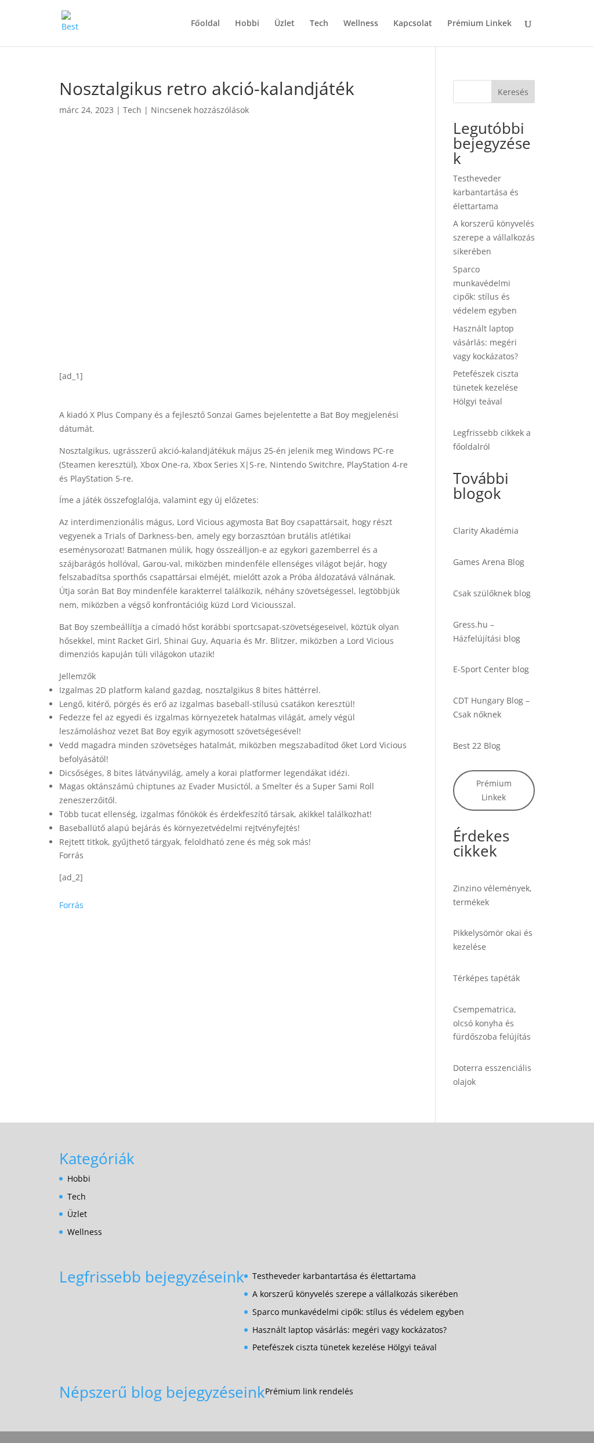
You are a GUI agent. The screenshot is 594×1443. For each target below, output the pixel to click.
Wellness (360, 23)
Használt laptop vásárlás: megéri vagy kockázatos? (485, 342)
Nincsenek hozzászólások (200, 109)
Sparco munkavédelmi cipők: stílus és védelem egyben (358, 1311)
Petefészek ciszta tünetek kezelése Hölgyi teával (486, 387)
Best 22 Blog (477, 745)
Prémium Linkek (479, 23)
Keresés (513, 91)
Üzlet (284, 23)
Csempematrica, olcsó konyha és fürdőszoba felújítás (492, 1023)
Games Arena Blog (488, 561)
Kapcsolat (412, 23)
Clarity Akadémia (486, 530)
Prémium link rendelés (309, 1391)
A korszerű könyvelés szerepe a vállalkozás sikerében (494, 237)
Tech (319, 23)
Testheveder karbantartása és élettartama (486, 192)
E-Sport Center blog (491, 669)
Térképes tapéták (486, 977)
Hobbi (247, 23)
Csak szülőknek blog (492, 593)
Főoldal (205, 23)
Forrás (71, 904)
